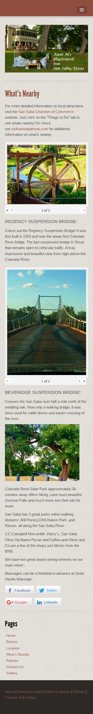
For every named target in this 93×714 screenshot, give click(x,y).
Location (13, 648)
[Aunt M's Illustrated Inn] (46, 48)
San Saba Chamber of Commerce (46, 112)
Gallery (11, 673)
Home (11, 636)
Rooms (11, 642)
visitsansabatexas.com (29, 129)
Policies (12, 661)
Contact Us (15, 667)
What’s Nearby (17, 654)
